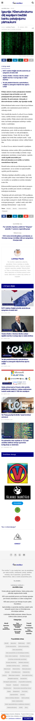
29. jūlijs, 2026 (6, 312)
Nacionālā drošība (8, 304)
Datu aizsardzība (17, 649)
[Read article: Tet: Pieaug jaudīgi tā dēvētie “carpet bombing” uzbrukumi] (17, 405)
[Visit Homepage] (17, 2)
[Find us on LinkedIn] (19, 554)
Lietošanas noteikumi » (17, 585)
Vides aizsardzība (28, 630)
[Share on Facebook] (4, 60)
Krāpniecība (26, 672)
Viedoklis (28, 633)
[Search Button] (33, 3)
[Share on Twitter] (9, 60)
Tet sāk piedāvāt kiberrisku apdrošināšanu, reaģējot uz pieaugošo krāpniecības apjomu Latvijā (16, 84)
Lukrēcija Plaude (10, 27)
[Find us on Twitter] (15, 555)
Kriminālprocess (16, 672)
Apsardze (6, 625)
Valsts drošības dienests (12, 697)
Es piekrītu (27, 718)
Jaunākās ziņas (5, 8)
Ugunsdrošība (29, 628)
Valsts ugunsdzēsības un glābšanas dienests (17, 704)
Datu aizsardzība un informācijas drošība (17, 625)
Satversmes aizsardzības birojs (22, 688)
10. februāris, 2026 (7, 419)
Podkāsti (28, 625)
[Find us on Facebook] (11, 554)
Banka (15, 208)
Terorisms (24, 691)
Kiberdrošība (23, 208)
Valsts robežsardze (17, 701)
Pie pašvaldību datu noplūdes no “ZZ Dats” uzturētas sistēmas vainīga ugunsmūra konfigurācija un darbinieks (15, 443)
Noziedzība (24, 678)
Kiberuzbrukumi (26, 669)
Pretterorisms (24, 685)
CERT (28, 643)
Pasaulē (4, 211)
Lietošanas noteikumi (14, 718)
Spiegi (9, 691)
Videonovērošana (12, 707)
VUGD (20, 707)
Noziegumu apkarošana (10, 681)
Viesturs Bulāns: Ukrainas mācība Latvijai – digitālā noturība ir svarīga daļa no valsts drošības (16, 77)
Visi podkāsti (17, 503)
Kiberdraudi (7, 669)
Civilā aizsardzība (11, 646)
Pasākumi (15, 685)
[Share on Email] (26, 60)
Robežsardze (7, 688)
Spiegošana (16, 691)
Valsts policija (25, 697)
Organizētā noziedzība (25, 681)
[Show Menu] (2, 3)
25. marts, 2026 (6, 366)
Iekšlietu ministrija (23, 662)
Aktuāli (12, 8)
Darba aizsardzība (6, 628)
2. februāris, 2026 (7, 447)
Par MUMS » (17, 581)
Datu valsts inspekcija (12, 656)
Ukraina (22, 694)
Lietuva (4, 675)
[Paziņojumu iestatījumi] (3, 716)
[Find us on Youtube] (23, 554)
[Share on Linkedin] (15, 60)
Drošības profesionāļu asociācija (17, 659)
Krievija (7, 672)
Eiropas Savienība (11, 662)
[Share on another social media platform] (31, 60)
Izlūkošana (25, 665)
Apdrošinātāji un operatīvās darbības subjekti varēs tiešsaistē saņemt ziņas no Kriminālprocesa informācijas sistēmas (17, 609)
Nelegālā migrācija (13, 678)
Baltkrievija (21, 643)
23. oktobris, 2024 (22, 27)
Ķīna (26, 707)
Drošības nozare (24, 656)
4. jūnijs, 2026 (6, 338)
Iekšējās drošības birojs (13, 665)
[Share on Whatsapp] (20, 60)
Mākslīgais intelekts (14, 675)
